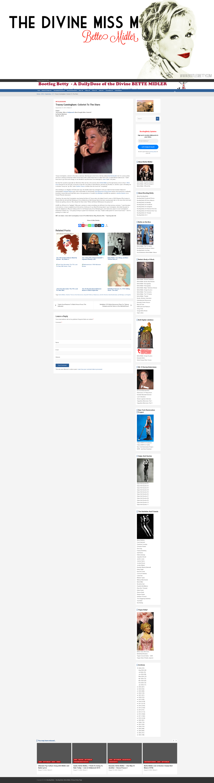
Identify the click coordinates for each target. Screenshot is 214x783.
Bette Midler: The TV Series (144, 246)
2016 (140, 705)
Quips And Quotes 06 (143, 494)
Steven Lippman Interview (144, 399)
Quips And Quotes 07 (143, 496)
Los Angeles (127, 294)
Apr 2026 (141, 678)
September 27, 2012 (61, 107)
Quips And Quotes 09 (143, 500)
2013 (140, 712)
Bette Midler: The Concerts (144, 292)
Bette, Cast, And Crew (143, 651)
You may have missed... (47, 741)
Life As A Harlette (142, 573)
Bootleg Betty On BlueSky (144, 202)
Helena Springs (141, 555)
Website (58, 357)
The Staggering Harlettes (144, 598)
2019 (140, 699)
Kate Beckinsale (112, 176)
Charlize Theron (80, 186)
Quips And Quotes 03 (143, 488)
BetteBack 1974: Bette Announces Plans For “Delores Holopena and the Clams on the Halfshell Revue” (114, 305)
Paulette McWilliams (142, 586)
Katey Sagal (140, 569)
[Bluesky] (102, 224)
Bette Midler (103, 183)
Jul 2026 (141, 672)
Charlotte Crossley (142, 544)
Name (57, 342)
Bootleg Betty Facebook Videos (145, 248)
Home (39, 90)
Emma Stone (107, 191)
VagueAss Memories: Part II (144, 403)
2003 (140, 733)
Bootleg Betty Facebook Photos (145, 198)
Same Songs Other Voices (144, 360)
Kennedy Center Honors (143, 302)
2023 (140, 691)
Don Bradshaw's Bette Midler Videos (147, 252)
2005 (140, 728)
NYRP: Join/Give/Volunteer (144, 449)
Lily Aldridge (99, 193)
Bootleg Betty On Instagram (144, 206)
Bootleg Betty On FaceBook (144, 204)
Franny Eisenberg (141, 550)
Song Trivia (140, 308)
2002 (140, 735)
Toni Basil (139, 600)
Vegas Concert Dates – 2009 (145, 656)
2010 (140, 718)
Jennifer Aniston (121, 193)
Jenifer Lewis (140, 559)
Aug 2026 (141, 670)
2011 (140, 716)
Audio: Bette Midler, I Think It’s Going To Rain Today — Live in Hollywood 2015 (88, 767)
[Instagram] (92, 224)
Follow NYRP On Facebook (144, 443)
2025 (140, 687)
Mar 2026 (141, 680)
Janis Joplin (106, 179)
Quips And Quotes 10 (143, 502)
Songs (58, 761)
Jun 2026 (141, 674)
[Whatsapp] (89, 224)
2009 (140, 720)
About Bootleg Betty (142, 196)
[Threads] (99, 224)
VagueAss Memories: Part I (144, 401)
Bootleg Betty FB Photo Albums (145, 200)
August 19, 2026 (42, 770)
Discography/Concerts (58, 90)
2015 (140, 707)
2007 (140, 724)
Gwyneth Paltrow (68, 191)
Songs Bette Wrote (142, 311)
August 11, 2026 (77, 770)
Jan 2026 (141, 685)
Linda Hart (140, 575)
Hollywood (96, 294)
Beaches (80, 759)
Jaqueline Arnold (141, 557)
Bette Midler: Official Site (143, 186)
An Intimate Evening (150, 761)
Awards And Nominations (72, 90)
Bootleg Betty (50, 780)
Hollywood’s (70, 112)
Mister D (69, 107)
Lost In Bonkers (141, 397)
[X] (96, 224)
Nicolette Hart (141, 584)
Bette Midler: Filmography (144, 286)
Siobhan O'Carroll (141, 596)
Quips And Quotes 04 (143, 490)
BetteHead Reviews (142, 654)
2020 (140, 697)
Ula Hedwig (140, 603)
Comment (59, 322)
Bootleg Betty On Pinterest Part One (147, 208)
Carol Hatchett (141, 542)
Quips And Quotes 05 (143, 492)
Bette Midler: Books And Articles (146, 281)
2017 (140, 703)
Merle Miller (140, 582)
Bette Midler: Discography (144, 283)
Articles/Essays (61, 101)
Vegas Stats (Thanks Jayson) (145, 658)
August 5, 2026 (148, 770)
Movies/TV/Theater (46, 90)
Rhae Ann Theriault (142, 588)
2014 (140, 710)
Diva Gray (139, 548)
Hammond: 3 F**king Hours (144, 392)
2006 (140, 726)
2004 (140, 730)
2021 (140, 695)
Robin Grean (140, 590)
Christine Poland (141, 546)
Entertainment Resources (144, 300)
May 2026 (141, 676)
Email (57, 350)
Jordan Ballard (141, 565)
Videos (86, 90)
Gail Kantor (140, 552)
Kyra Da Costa (141, 571)
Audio (40, 761)
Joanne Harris (141, 561)
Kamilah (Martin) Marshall (144, 567)
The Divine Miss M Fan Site (81, 761)
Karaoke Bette (141, 358)
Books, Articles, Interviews (144, 298)
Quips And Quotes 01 (143, 483)
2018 (140, 701)
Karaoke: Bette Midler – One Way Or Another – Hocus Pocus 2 (122, 767)
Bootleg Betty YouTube (143, 250)
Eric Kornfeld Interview (143, 390)
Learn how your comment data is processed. (90, 369)
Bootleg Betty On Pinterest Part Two (147, 211)
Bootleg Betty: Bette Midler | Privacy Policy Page (69, 780)
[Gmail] (86, 224)
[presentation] (173, 740)
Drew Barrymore (99, 191)
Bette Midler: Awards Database (145, 182)
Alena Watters (141, 540)
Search (157, 119)
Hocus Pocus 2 (126, 759)
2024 (140, 689)
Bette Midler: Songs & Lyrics (144, 290)
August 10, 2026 (113, 770)
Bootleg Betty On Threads (144, 213)
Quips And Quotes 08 (143, 498)
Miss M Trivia (140, 304)
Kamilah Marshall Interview (144, 394)
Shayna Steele (141, 594)
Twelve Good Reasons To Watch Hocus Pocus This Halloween (72, 305)
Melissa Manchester (142, 580)
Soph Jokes (140, 313)
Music (80, 90)
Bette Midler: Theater (142, 296)
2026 (140, 668)
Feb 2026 (141, 682)
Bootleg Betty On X (142, 215)
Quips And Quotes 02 (143, 485)
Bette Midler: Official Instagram (145, 184)
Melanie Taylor (141, 578)
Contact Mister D (118, 90)
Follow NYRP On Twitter (143, 445)
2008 (140, 722)
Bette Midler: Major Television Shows (147, 288)
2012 (140, 714)
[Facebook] (79, 224)
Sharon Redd (140, 592)
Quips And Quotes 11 (143, 504)
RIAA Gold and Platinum (143, 306)
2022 (140, 693)
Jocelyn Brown (141, 563)
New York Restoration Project (145, 447)
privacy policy (153, 151)
